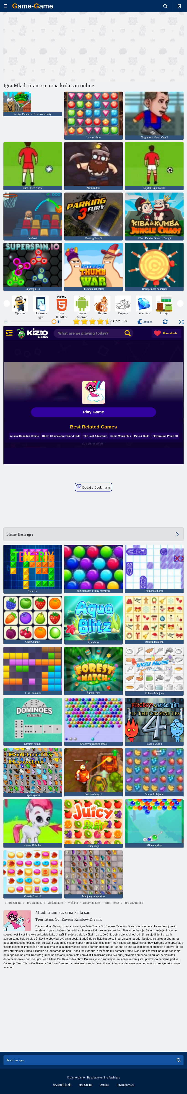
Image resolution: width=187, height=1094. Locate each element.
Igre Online (14, 902)
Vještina (72, 902)
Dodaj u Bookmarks (96, 487)
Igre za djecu (34, 902)
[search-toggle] (165, 6)
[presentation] (6, 303)
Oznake (104, 1084)
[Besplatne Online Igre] (32, 5)
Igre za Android (133, 902)
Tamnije (147, 321)
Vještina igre (55, 902)
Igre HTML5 (111, 902)
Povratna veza (125, 1084)
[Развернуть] (181, 322)
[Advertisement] (48, 46)
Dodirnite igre (91, 902)
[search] (179, 1060)
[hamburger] (5, 6)
